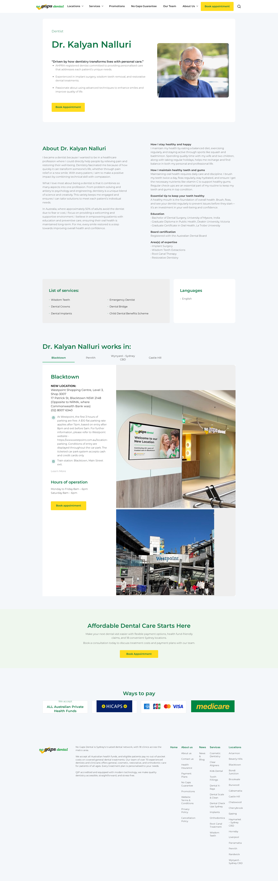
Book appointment (217, 6)
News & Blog (202, 756)
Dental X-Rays (215, 787)
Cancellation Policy (188, 819)
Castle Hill (155, 357)
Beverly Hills (235, 758)
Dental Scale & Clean (217, 796)
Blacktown (58, 357)
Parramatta (235, 842)
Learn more (58, 471)
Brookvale (234, 779)
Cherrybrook (236, 808)
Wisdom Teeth (214, 834)
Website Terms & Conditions (187, 800)
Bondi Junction (234, 772)
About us (186, 753)
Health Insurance (186, 766)
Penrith (91, 357)
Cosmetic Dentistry (215, 755)
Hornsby (233, 831)
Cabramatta (235, 790)
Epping (233, 813)
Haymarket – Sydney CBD (235, 822)
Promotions (188, 791)
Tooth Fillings (214, 778)
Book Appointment (68, 107)
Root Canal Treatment (216, 825)
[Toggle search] (239, 6)
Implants (215, 812)
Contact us (187, 758)
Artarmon (234, 753)
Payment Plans (186, 775)
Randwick (234, 854)
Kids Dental (216, 771)
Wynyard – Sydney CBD (123, 357)
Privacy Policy (185, 811)
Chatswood (235, 802)
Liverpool (234, 837)
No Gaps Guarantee (187, 784)
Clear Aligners (214, 764)
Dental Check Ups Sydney (217, 805)
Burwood (234, 785)
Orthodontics (217, 817)
